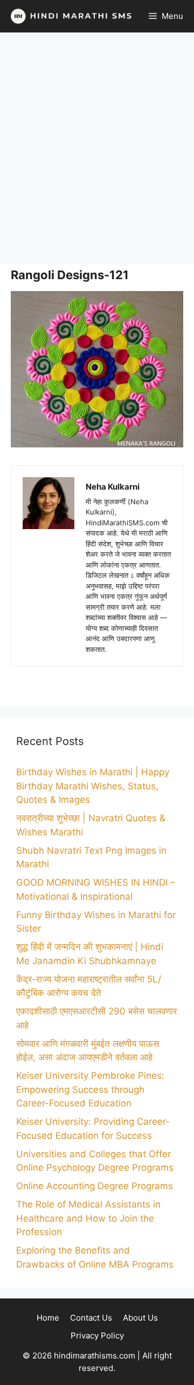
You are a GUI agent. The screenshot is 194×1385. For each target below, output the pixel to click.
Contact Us (91, 1318)
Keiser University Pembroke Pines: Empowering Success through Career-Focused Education (90, 1089)
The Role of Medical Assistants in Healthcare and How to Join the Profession (88, 1218)
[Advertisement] (97, 148)
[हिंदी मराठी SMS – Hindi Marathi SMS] (68, 16)
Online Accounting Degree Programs (94, 1185)
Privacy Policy (97, 1335)
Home (48, 1318)
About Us (140, 1318)
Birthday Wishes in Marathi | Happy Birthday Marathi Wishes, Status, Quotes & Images (92, 786)
